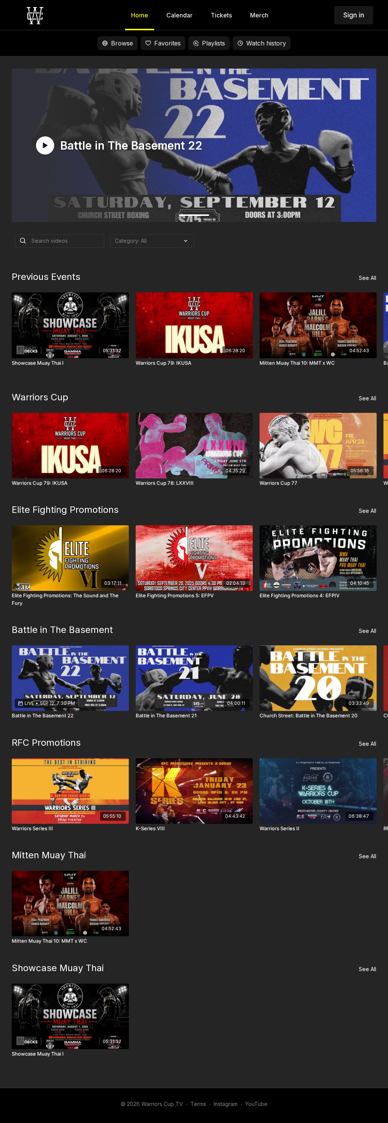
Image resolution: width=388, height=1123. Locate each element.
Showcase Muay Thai (58, 967)
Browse (122, 43)
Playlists (213, 43)
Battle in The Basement (62, 629)
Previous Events (46, 276)
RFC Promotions (46, 742)
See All (367, 278)
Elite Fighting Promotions (65, 509)
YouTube (256, 1104)
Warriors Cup (40, 397)
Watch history (266, 43)
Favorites (167, 43)
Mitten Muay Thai (49, 855)
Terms (198, 1104)
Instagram (226, 1104)
